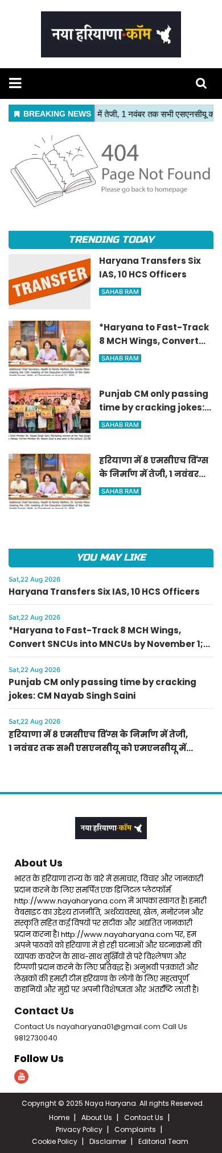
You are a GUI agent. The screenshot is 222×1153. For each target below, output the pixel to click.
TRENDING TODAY (110, 240)
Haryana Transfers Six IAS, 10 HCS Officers (104, 592)
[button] (15, 83)
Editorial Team (163, 1141)
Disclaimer (107, 1141)
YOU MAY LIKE (110, 557)
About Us (38, 863)
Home (59, 1117)
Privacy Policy (79, 1129)
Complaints (135, 1129)
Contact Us (44, 1010)
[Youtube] (21, 1076)
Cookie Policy (54, 1141)
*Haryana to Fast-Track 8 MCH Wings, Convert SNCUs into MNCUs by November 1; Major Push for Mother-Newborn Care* (106, 643)
